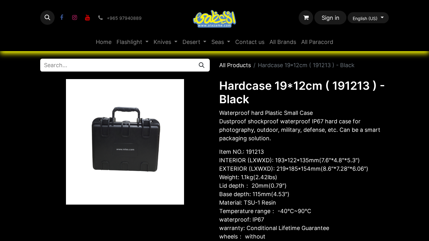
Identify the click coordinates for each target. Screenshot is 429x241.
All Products (235, 65)
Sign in (330, 17)
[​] (61, 17)
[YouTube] (87, 17)
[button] (47, 17)
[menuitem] (103, 42)
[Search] (201, 65)
